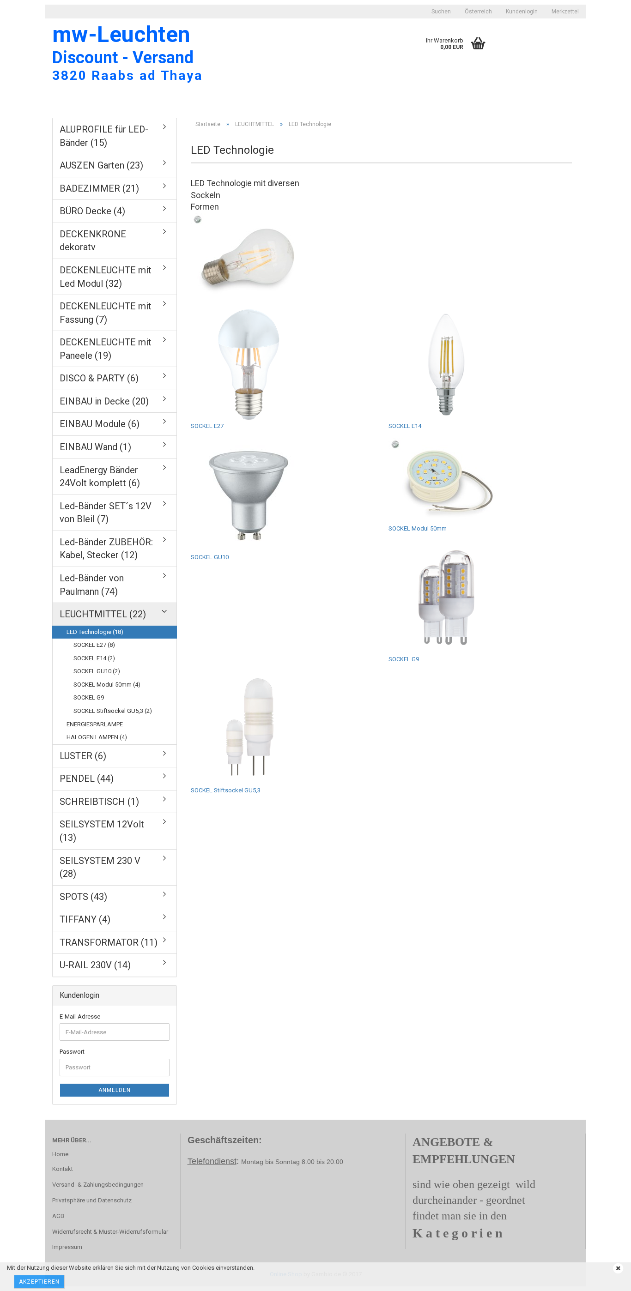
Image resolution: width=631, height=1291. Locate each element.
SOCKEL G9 (403, 659)
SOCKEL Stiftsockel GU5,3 (226, 790)
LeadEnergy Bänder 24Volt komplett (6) (100, 477)
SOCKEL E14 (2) (94, 658)
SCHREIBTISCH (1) (99, 801)
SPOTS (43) (83, 896)
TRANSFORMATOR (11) (109, 942)
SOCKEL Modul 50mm (417, 528)
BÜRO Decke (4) (92, 211)
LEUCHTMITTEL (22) (103, 614)
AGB (58, 1216)
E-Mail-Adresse (80, 1016)
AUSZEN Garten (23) (101, 165)
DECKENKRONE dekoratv (93, 241)
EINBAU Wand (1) (95, 446)
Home (60, 1154)
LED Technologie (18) (95, 631)
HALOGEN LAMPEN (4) (97, 737)
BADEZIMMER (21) (99, 188)
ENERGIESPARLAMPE (95, 724)
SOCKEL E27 (207, 425)
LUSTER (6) (83, 755)
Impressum (67, 1246)
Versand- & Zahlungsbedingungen (98, 1184)
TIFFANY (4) (85, 919)
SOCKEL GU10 (210, 557)
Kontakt (62, 1168)
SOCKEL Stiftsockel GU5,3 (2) (112, 710)
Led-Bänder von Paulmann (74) (92, 585)
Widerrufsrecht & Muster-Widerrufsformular (110, 1231)
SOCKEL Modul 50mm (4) (106, 684)
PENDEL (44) (87, 778)
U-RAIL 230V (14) (95, 965)
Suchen (441, 11)
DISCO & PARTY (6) (99, 378)
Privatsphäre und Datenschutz (92, 1200)
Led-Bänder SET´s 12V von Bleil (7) (106, 513)
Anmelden (114, 1090)
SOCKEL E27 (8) (94, 644)
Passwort (72, 1051)
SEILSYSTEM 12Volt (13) (102, 831)
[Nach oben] (25, 1277)
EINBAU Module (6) (100, 423)
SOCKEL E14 (404, 425)
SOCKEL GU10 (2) (96, 671)
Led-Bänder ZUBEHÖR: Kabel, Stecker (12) (106, 549)
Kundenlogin (522, 11)
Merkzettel (565, 11)
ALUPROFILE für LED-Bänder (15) (104, 136)
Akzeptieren (39, 1282)
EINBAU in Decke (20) (104, 401)
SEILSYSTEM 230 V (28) (100, 867)
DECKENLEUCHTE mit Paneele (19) (106, 349)
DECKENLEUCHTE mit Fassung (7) (106, 313)
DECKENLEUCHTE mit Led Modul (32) (106, 277)
